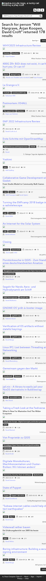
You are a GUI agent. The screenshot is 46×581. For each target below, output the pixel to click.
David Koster (9, 279)
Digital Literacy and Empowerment (16, 147)
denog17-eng (15, 75)
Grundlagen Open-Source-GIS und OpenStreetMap (21, 445)
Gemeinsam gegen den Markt (20, 368)
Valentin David (10, 319)
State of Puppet (12, 488)
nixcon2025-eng (15, 398)
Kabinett (18, 376)
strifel (15, 253)
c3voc (27, 579)
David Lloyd (9, 520)
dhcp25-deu (24, 298)
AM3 (5, 539)
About (26, 577)
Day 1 (12, 517)
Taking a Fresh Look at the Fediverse (24, 408)
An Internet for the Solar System (21, 224)
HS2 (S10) (7, 448)
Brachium (15, 53)
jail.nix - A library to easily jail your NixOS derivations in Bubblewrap (23, 388)
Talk (5, 192)
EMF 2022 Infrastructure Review (21, 121)
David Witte (9, 541)
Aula (5, 398)
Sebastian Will (10, 96)
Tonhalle (7, 93)
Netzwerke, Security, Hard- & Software (17, 475)
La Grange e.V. (11, 85)
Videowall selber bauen (16, 527)
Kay (14, 379)
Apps (32, 577)
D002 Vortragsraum (11, 298)
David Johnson (10, 234)
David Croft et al (11, 131)
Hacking (7, 53)
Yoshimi (7, 159)
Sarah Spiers (23, 195)
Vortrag (6, 250)
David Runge (9, 340)
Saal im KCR (16, 250)
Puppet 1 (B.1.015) (17, 495)
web (5, 167)
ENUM (32, 147)
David (7, 152)
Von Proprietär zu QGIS (16, 437)
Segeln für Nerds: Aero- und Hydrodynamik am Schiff (19, 289)
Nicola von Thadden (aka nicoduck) (18, 78)
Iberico (11, 192)
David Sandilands (11, 499)
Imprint (39, 577)
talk (5, 213)
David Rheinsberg (11, 361)
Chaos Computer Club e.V (13, 577)
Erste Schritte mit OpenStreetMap (23, 139)
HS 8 (5, 425)
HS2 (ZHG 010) (9, 274)
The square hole (9, 111)
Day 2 (12, 560)
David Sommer (10, 480)
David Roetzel (10, 430)
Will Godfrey (9, 170)
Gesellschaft (8, 376)
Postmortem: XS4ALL (15, 103)
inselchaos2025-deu (19, 93)
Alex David (9, 400)
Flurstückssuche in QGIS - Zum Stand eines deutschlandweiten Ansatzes (24, 262)
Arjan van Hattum (11, 114)
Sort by (34, 41)
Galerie (6, 316)
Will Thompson (11, 195)
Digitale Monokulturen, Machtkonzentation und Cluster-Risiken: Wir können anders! (22, 464)
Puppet (6, 495)
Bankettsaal (38, 475)
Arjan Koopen (10, 56)
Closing (7, 242)
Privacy (19, 579)
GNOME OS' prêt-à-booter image (22, 308)
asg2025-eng (16, 316)
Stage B (11, 213)
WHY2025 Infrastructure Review (22, 45)
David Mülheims (10, 300)
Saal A (6, 75)
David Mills (9, 216)
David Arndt (9, 454)
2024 (5, 517)
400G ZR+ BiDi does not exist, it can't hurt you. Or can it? (24, 65)
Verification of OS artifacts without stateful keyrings (23, 328)
